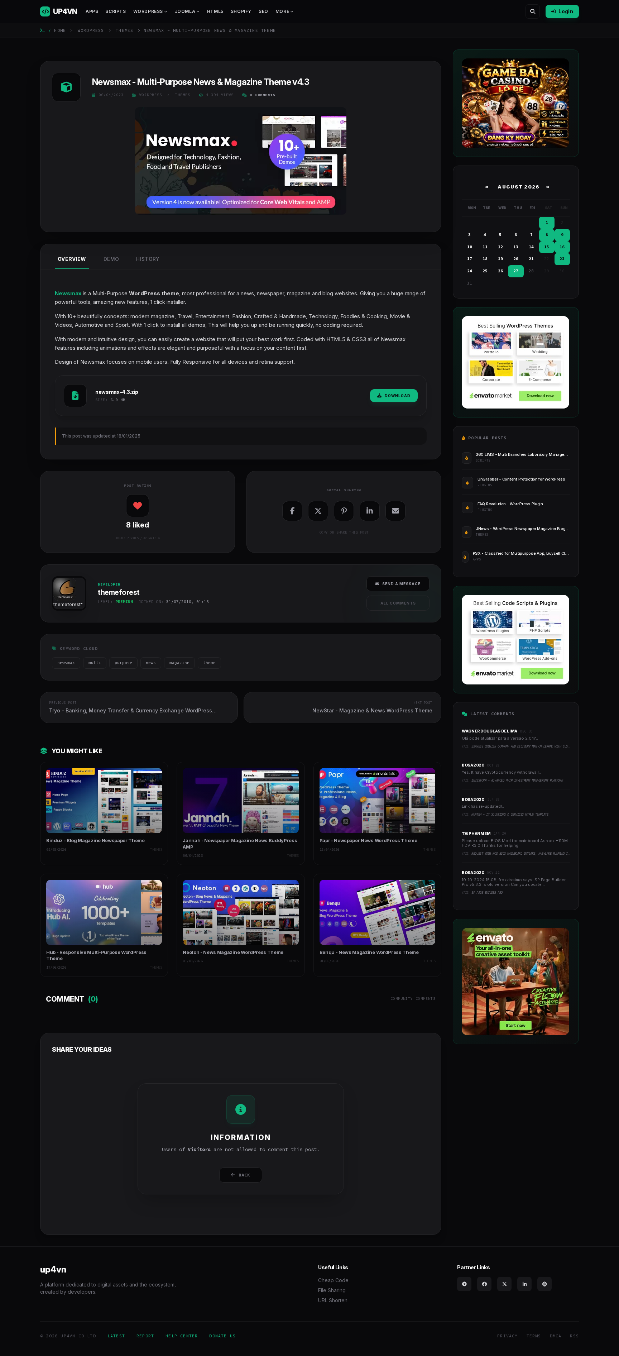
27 (515, 270)
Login (565, 11)
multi (94, 662)
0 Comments (262, 94)
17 (469, 258)
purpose (123, 662)
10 (469, 246)
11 (485, 246)
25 (485, 270)
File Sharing (332, 1290)
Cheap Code (333, 1280)
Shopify (241, 11)
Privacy (507, 1335)
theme (209, 662)
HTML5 (215, 11)
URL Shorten (332, 1300)
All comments (398, 603)
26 (500, 270)
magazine (179, 662)
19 (500, 258)
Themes (124, 30)
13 (515, 246)
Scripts (115, 11)
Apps (92, 11)
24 (469, 270)
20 (515, 258)
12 (500, 246)
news (151, 662)
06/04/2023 (111, 94)
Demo (111, 259)
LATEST (116, 1335)
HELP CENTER (181, 1335)
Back (244, 1175)
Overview (72, 259)
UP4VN (65, 11)
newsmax (66, 662)
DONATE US (222, 1335)
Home (60, 30)
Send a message (401, 584)
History (147, 259)
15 (546, 246)
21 (531, 258)
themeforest (67, 604)
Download (398, 395)
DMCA (556, 1335)
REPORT (145, 1335)
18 (485, 258)
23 (562, 258)
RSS (574, 1335)
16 (562, 246)
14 (531, 246)
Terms (534, 1335)
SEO (263, 11)
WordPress (91, 30)
